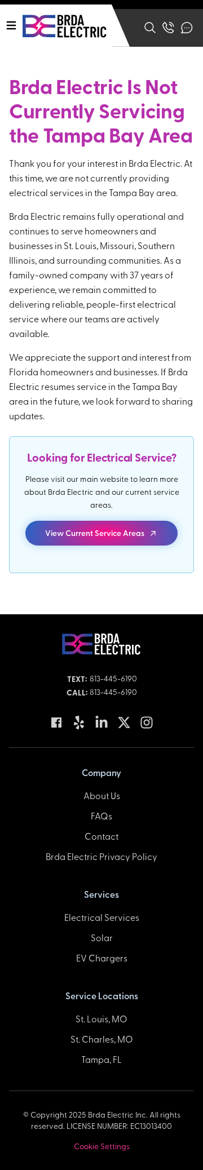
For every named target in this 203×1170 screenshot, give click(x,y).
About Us (101, 795)
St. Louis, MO (101, 1018)
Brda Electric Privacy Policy (101, 856)
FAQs (101, 815)
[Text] (187, 27)
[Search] (150, 27)
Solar (102, 937)
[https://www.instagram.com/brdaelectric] (146, 722)
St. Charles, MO (101, 1038)
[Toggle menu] (11, 25)
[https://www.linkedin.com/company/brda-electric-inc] (101, 722)
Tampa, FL (101, 1059)
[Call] (168, 27)
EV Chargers (101, 957)
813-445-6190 (113, 678)
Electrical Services (101, 917)
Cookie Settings (102, 1146)
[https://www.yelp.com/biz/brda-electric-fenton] (79, 722)
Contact (101, 836)
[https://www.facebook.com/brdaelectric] (56, 722)
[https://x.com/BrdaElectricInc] (124, 722)
